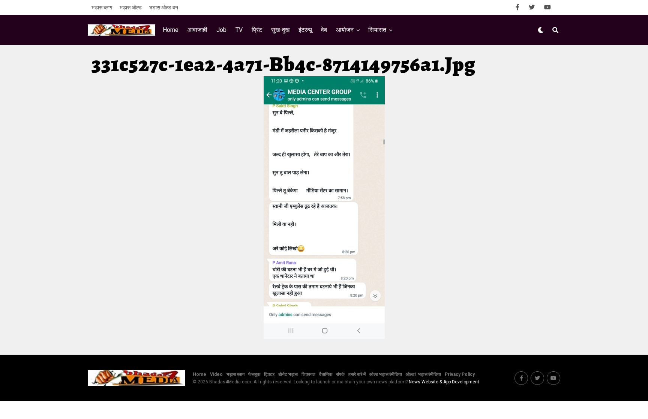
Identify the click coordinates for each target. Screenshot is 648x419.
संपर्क (340, 374)
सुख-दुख (280, 29)
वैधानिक (325, 374)
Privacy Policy (460, 374)
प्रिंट (257, 29)
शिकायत (308, 374)
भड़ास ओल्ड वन (163, 8)
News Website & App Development (444, 381)
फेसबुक (254, 374)
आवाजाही (197, 29)
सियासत (377, 29)
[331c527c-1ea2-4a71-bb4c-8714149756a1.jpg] (324, 336)
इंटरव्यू (305, 29)
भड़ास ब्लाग (102, 8)
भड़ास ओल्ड (131, 8)
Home (170, 29)
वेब (324, 29)
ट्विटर (269, 374)
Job (221, 29)
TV (239, 29)
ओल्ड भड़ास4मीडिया (385, 374)
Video (216, 374)
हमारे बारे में (357, 374)
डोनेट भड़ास (288, 374)
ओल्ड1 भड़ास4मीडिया (423, 374)
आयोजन (345, 29)
